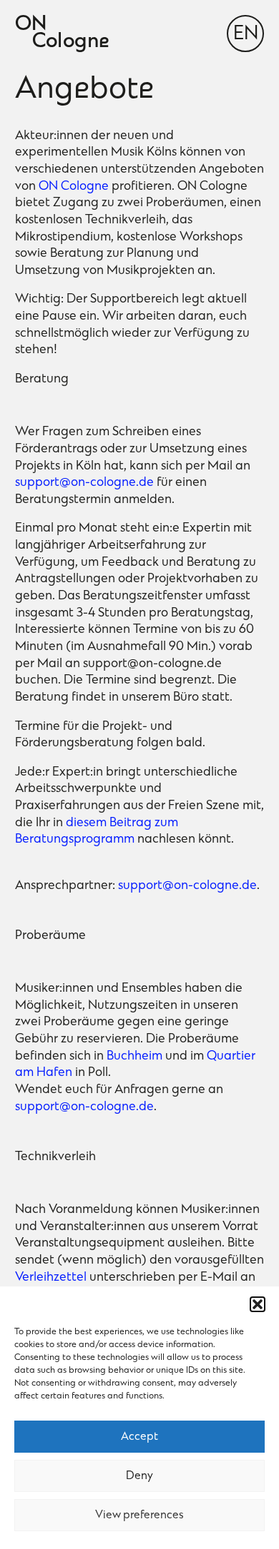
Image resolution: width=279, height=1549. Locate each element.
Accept (139, 1437)
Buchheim (134, 1057)
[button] (257, 1304)
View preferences (139, 1515)
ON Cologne (74, 187)
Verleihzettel (51, 1278)
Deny (139, 1476)
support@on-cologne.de (84, 483)
